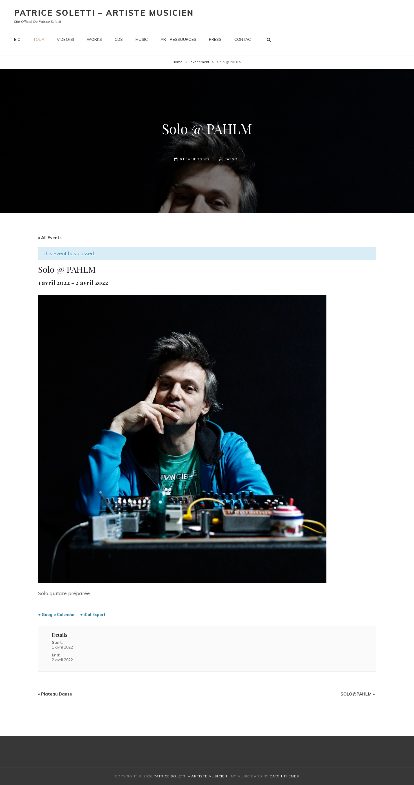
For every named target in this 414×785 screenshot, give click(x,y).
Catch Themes (284, 776)
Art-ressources (178, 39)
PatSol (232, 159)
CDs (119, 39)
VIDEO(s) (65, 39)
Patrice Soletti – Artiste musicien (104, 13)
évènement (199, 62)
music (141, 39)
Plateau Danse (55, 694)
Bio (17, 39)
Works (94, 39)
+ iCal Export (92, 614)
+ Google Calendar (56, 614)
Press (215, 39)
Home (177, 62)
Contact (244, 39)
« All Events (50, 237)
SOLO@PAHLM (357, 694)
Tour (38, 39)
